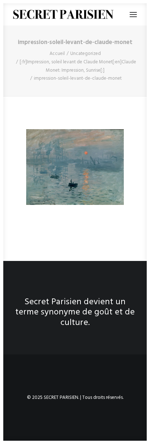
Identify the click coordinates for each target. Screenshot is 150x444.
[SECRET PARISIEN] (63, 14)
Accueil (57, 54)
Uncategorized (85, 54)
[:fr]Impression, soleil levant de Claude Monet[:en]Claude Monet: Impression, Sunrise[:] (78, 66)
